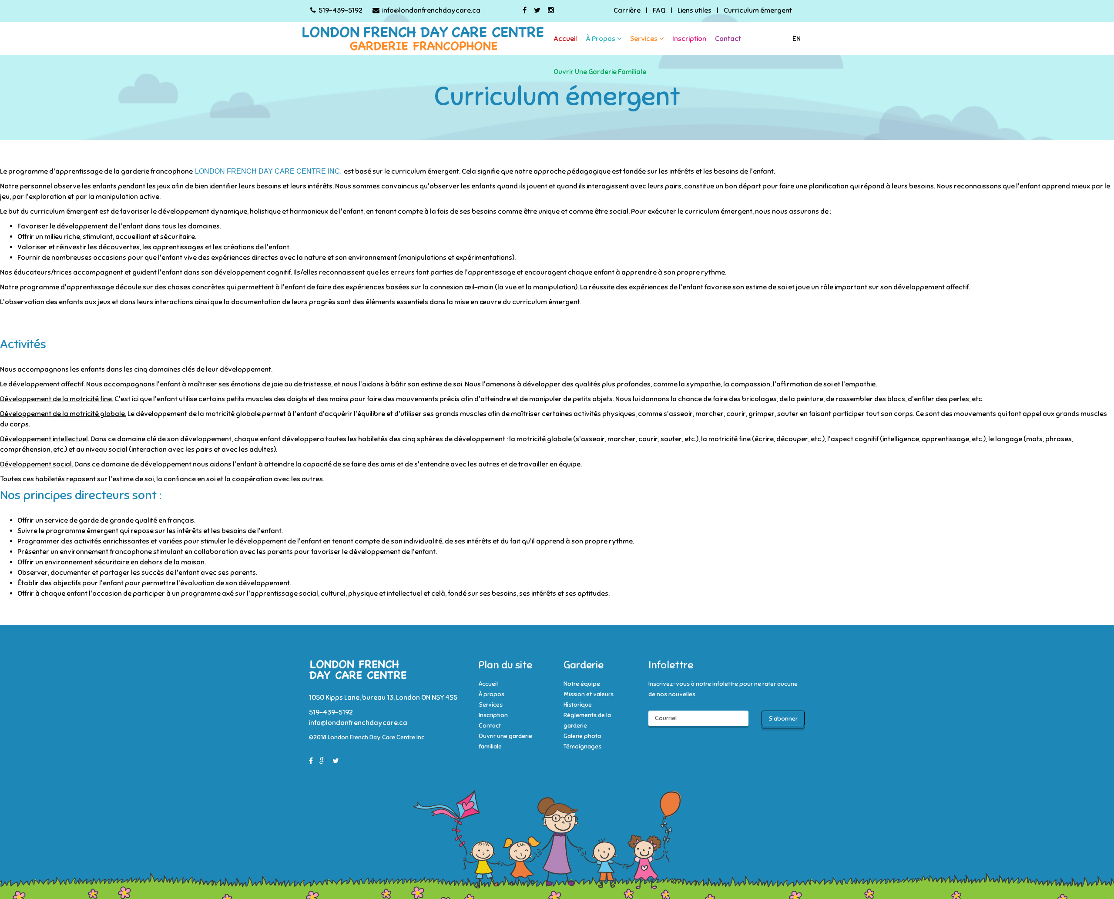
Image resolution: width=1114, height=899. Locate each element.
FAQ (659, 10)
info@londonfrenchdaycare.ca (431, 10)
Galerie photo (582, 736)
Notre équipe (582, 684)
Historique (578, 704)
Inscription (689, 38)
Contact (728, 38)
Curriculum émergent (758, 10)
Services (644, 38)
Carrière (627, 10)
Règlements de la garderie (587, 720)
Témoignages (582, 746)
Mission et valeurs (589, 694)
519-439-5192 (340, 10)
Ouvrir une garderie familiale (600, 71)
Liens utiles (694, 10)
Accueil (565, 38)
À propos (600, 38)
